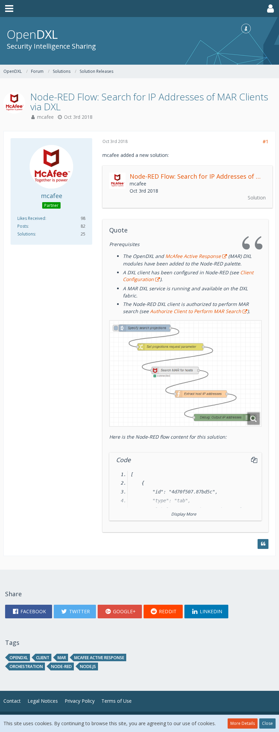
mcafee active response (99, 658)
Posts (22, 226)
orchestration (26, 666)
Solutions (26, 234)
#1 (265, 141)
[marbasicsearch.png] (185, 373)
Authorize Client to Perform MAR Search (195, 311)
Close (267, 723)
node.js (88, 666)
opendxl (19, 658)
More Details (242, 723)
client (42, 658)
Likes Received (31, 218)
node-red (61, 666)
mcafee (45, 117)
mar (62, 658)
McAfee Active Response (193, 256)
